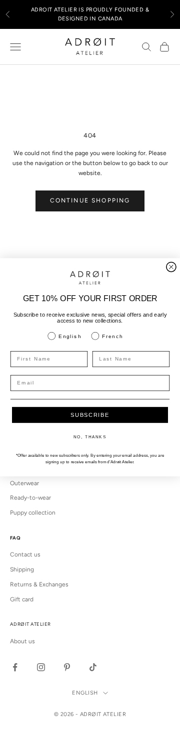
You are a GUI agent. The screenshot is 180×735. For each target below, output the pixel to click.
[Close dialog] (171, 267)
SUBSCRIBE (90, 415)
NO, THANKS (90, 437)
